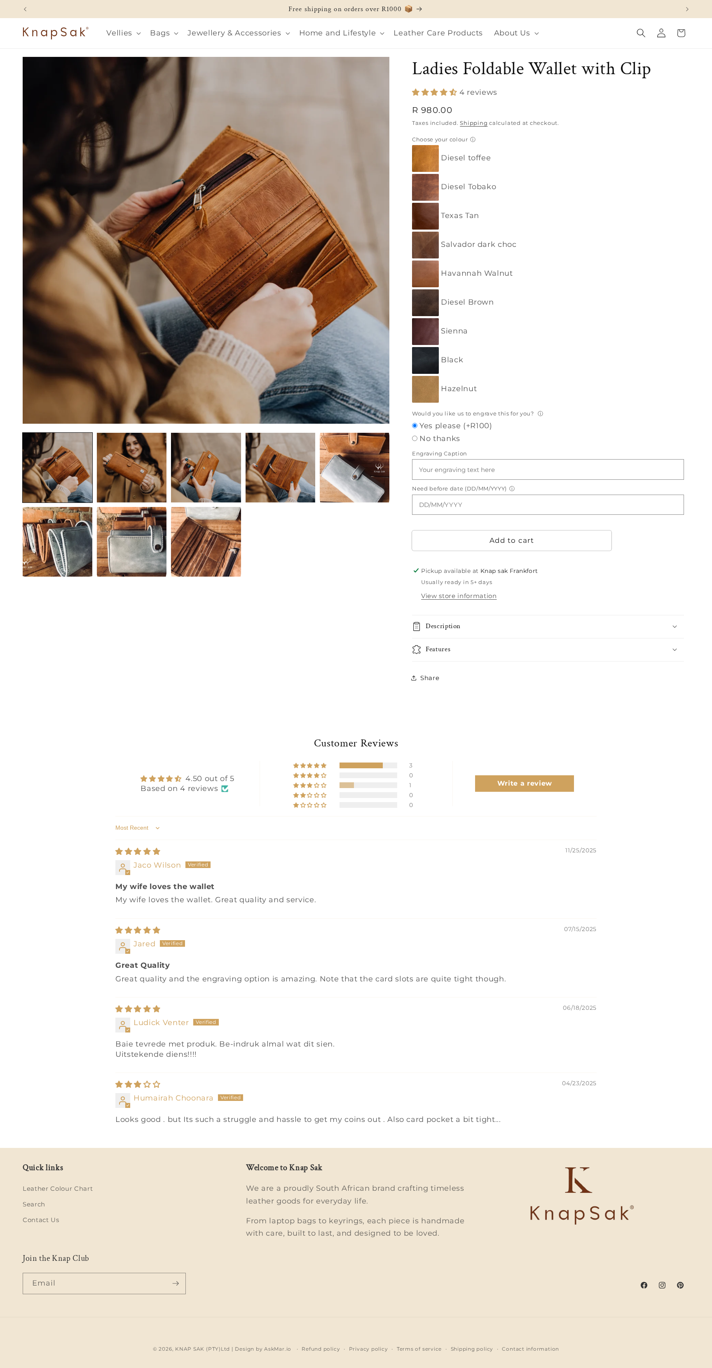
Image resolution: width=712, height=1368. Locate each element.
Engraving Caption (439, 453)
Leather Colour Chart (58, 1188)
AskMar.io (277, 1349)
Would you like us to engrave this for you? (473, 413)
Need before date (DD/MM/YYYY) (459, 488)
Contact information (530, 1349)
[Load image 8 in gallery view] (206, 542)
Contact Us (41, 1220)
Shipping (473, 123)
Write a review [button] (524, 783)
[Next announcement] (687, 9)
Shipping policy (472, 1349)
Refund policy (321, 1349)
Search (34, 1204)
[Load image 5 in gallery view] (354, 467)
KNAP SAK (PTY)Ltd (202, 1349)
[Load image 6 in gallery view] (57, 542)
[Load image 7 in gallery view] (131, 542)
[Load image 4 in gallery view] (280, 467)
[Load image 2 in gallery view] (131, 467)
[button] (123, 33)
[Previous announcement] (25, 9)
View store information (459, 596)
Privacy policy (368, 1349)
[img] (137, 851)
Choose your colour (440, 139)
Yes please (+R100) (455, 425)
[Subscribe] (175, 1283)
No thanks (439, 438)
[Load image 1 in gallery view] (57, 467)
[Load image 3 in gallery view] (206, 467)
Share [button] (429, 677)
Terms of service (419, 1349)
